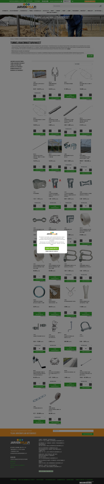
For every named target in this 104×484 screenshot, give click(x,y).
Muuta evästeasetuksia (85, 482)
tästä (52, 244)
